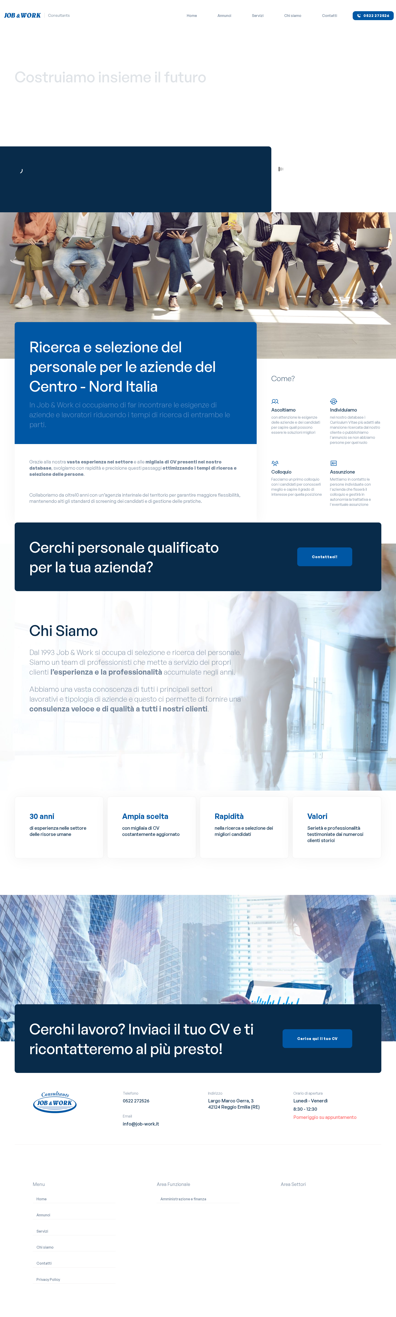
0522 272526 (136, 1101)
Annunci (224, 15)
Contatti (329, 15)
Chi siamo (292, 15)
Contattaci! (325, 557)
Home (192, 15)
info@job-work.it (141, 1124)
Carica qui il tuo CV (317, 1038)
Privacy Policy (48, 1279)
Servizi (258, 15)
